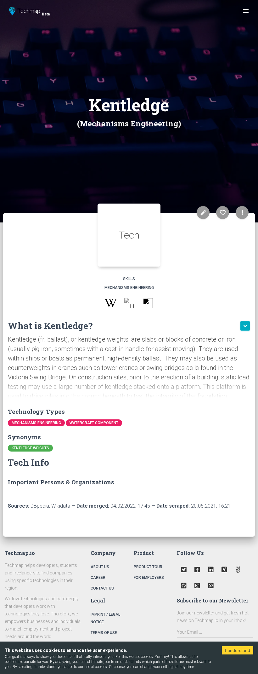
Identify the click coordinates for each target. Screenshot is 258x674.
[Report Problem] (242, 212)
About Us (100, 567)
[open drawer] (245, 11)
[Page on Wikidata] (148, 304)
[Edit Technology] (203, 212)
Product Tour (148, 567)
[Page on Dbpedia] (129, 304)
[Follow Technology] (222, 212)
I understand (237, 650)
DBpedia (40, 506)
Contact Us (102, 588)
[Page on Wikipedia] (111, 304)
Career (98, 577)
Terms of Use (104, 633)
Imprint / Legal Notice (105, 618)
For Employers (149, 577)
